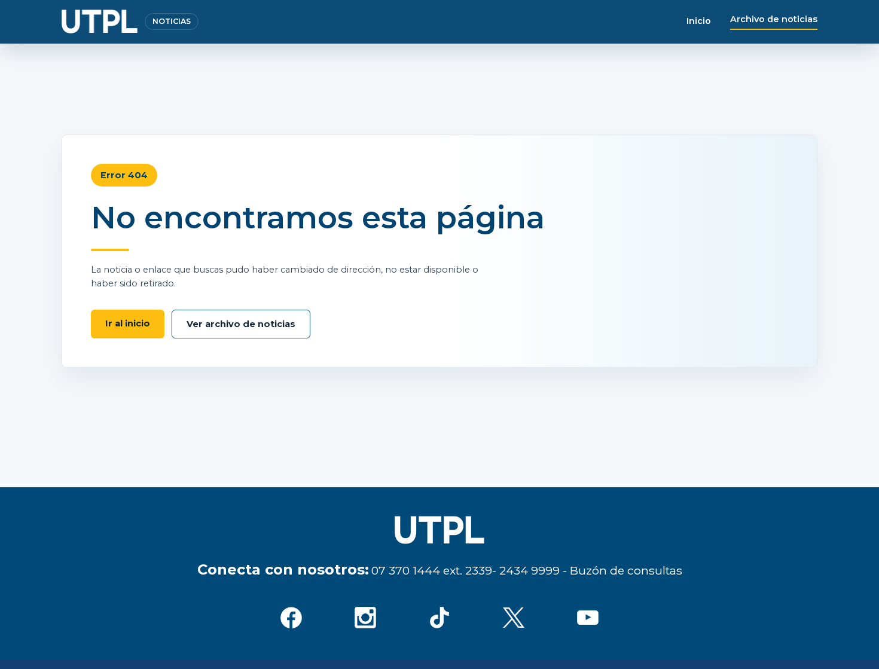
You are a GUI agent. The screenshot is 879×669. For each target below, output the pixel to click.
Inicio (698, 21)
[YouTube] (588, 617)
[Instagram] (365, 617)
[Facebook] (291, 617)
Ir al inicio (127, 323)
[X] (513, 617)
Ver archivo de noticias (241, 324)
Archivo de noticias (773, 19)
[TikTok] (439, 617)
